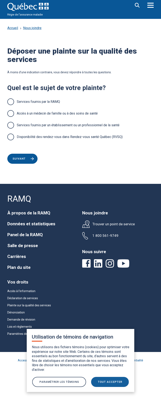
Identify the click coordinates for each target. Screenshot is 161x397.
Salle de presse (22, 245)
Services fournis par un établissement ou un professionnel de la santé (68, 125)
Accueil (12, 28)
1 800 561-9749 (105, 235)
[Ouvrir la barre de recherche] (137, 5)
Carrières (16, 256)
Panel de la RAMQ (25, 234)
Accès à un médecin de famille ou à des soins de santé (57, 113)
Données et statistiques (31, 223)
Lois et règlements (19, 326)
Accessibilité (26, 360)
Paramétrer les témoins (59, 381)
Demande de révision (21, 319)
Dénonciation (16, 312)
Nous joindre (32, 28)
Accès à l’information (21, 291)
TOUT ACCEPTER (110, 381)
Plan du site (19, 267)
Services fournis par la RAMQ (38, 102)
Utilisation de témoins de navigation (72, 337)
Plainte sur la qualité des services (29, 305)
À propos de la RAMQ (28, 212)
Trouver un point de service (113, 224)
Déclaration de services (22, 298)
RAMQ (19, 199)
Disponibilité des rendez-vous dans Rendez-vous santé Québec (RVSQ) (70, 137)
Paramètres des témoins (23, 333)
